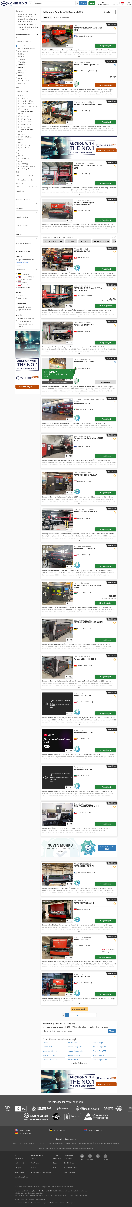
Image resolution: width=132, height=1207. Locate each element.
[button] (129, 3)
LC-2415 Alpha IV (27, 104)
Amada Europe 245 (75, 1047)
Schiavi (21, 59)
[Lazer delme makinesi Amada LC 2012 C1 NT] (57, 333)
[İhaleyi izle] (115, 65)
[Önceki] (44, 36)
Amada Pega (98, 1042)
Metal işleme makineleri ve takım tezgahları (27, 15)
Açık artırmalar (24, 310)
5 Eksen (42, 1143)
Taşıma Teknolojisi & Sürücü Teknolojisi (28, 28)
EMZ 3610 (25, 158)
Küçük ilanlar (24, 307)
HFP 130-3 (25, 148)
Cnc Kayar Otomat (85, 1143)
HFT (20, 140)
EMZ (20, 156)
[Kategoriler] (30, 3)
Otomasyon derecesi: (23, 200)
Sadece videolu (24, 321)
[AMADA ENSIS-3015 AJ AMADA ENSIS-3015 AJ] (57, 874)
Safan (21, 57)
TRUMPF (22, 62)
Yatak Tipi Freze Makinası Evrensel (24, 1143)
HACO (21, 54)
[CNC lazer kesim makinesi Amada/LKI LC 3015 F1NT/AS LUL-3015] (57, 173)
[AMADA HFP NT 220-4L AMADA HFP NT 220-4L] (57, 911)
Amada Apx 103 (49, 1055)
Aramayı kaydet (79, 1009)
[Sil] (77, 3)
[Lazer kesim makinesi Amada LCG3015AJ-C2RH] (57, 667)
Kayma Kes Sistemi (101, 241)
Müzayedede (106, 85)
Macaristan (26, 279)
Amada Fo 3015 (74, 1055)
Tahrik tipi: (19, 208)
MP (20, 161)
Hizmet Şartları (64, 1203)
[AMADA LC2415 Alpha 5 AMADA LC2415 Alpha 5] (57, 556)
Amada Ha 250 (73, 1059)
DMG (21, 73)
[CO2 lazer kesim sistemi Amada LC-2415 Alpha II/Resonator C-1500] (57, 210)
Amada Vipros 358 (100, 1059)
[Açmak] (79, 56)
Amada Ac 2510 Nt (50, 1051)
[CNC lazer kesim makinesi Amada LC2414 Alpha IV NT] (57, 519)
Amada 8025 (47, 1047)
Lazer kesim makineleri (53, 241)
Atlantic (21, 65)
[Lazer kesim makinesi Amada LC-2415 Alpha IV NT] (57, 72)
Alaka (107, 12)
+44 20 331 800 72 (25, 1130)
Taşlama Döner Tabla (55, 1143)
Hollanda (25, 282)
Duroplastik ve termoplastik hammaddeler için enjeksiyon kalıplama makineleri (66, 1148)
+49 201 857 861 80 (95, 1130)
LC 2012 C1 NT (27, 101)
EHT (20, 75)
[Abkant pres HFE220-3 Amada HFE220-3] (57, 947)
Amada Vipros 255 (100, 1055)
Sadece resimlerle (26, 319)
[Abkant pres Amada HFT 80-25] (57, 984)
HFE (21, 114)
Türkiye (23, 262)
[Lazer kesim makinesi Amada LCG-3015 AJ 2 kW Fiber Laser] (57, 593)
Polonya (24, 285)
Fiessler (21, 78)
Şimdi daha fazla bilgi (107, 847)
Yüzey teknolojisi (25, 22)
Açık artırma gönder (106, 150)
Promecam (23, 51)
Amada (22, 46)
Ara (84, 3)
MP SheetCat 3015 (28, 167)
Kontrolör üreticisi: (22, 217)
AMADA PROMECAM (26, 49)
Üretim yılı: (19, 183)
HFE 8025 (25, 116)
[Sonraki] (71, 36)
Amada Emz (72, 1042)
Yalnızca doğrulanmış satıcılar (25, 325)
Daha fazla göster (80, 1063)
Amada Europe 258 (75, 1051)
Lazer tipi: (19, 234)
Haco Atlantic (23, 81)
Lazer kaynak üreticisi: (23, 243)
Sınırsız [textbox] (21, 270)
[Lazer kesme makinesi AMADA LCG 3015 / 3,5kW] (57, 483)
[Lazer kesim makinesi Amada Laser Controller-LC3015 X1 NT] (57, 446)
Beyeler (21, 67)
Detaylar (106, 382)
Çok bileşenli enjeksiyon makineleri (107, 1143)
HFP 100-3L (25, 145)
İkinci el (22, 298)
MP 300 (24, 164)
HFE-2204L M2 (26, 127)
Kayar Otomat (71, 1143)
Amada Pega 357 (99, 1051)
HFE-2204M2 (26, 119)
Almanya (25, 274)
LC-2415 (24, 98)
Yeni (20, 296)
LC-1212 (24, 109)
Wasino (21, 84)
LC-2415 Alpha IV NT (29, 106)
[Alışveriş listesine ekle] (114, 28)
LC (20, 96)
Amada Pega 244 (99, 1047)
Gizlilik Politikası (53, 1203)
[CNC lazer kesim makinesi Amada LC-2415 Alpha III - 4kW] (57, 112)
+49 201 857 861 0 (60, 1130)
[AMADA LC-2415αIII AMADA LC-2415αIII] (57, 259)
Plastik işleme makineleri (27, 19)
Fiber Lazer (71, 241)
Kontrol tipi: (20, 191)
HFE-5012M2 (26, 124)
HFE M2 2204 (26, 122)
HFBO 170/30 (26, 137)
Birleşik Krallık (27, 277)
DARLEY (21, 70)
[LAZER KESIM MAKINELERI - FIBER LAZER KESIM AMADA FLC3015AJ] (57, 409)
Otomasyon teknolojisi (26, 24)
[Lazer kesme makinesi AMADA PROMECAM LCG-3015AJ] (57, 630)
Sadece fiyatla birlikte (25, 180)
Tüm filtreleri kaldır (62, 17)
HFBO (21, 134)
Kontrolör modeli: (22, 226)
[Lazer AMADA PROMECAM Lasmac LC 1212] (57, 36)
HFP (20, 142)
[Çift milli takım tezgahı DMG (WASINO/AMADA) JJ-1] (57, 814)
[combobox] (27, 269)
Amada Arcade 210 (50, 1059)
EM (20, 153)
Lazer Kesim (85, 241)
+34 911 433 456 (25, 1134)
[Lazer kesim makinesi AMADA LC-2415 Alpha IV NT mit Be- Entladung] (57, 296)
